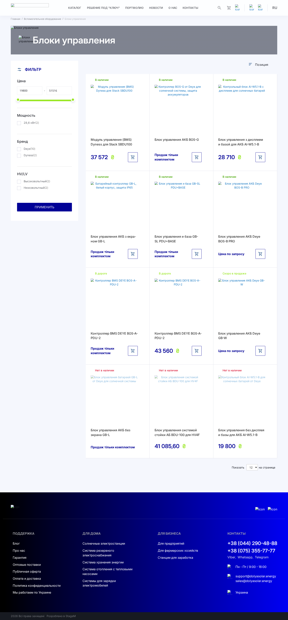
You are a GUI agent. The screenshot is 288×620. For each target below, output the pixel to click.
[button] (274, 7)
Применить (44, 207)
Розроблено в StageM (61, 616)
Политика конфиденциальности (37, 586)
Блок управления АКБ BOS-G (177, 140)
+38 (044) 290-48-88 (252, 543)
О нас (172, 7)
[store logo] (30, 8)
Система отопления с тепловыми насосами (107, 571)
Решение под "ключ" (103, 7)
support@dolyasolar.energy (255, 576)
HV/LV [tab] (22, 174)
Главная (15, 18)
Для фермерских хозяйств (178, 550)
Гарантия (19, 558)
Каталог (74, 7)
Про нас (19, 550)
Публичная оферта (27, 571)
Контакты (190, 7)
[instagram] (251, 7)
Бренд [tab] (22, 141)
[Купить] (133, 157)
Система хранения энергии (103, 562)
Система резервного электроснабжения (98, 553)
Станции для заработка (175, 558)
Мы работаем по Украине (32, 592)
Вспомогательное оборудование (42, 18)
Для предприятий (171, 543)
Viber (231, 557)
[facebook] (260, 7)
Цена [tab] (21, 81)
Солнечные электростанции (103, 543)
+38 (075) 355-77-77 (251, 551)
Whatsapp (245, 557)
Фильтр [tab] (33, 69)
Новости (156, 7)
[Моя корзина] (228, 7)
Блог (16, 543)
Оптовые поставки (27, 565)
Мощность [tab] (26, 115)
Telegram (262, 557)
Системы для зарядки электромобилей (99, 583)
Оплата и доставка (27, 578)
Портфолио (134, 7)
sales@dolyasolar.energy (253, 581)
